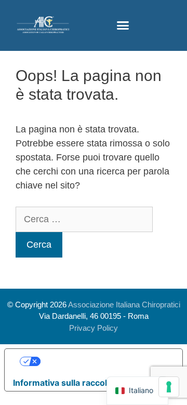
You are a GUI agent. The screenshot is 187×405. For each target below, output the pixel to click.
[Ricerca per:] (84, 219)
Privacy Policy (93, 327)
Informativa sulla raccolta (64, 382)
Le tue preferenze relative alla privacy (104, 361)
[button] (122, 25)
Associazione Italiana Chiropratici (124, 304)
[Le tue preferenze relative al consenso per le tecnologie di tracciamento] (169, 387)
